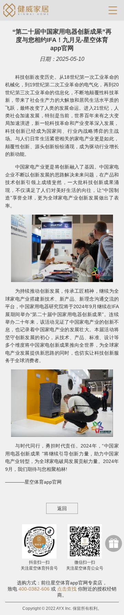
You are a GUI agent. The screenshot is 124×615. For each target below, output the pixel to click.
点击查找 (66, 589)
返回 (62, 508)
